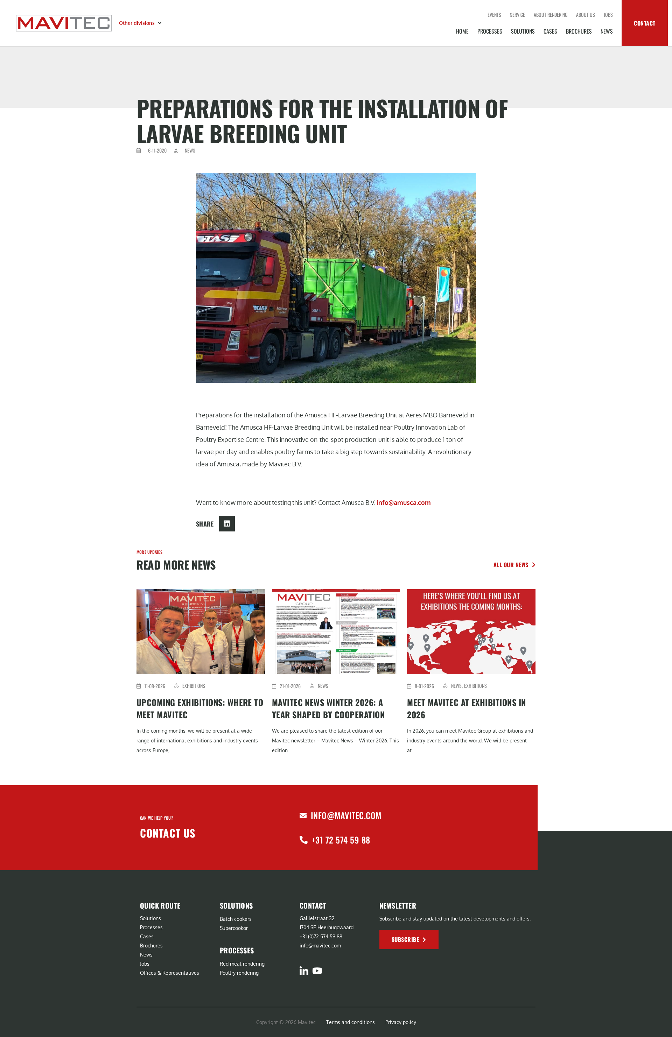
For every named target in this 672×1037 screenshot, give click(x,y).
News (607, 31)
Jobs (608, 14)
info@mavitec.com (346, 815)
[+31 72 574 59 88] (304, 840)
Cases (550, 31)
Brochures (579, 31)
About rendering (550, 14)
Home (462, 31)
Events (494, 14)
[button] (140, 23)
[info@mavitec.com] (303, 815)
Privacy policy (400, 1022)
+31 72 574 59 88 (341, 839)
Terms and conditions (350, 1022)
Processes (489, 31)
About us (585, 14)
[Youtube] (317, 970)
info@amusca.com (404, 502)
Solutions (523, 31)
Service (517, 14)
